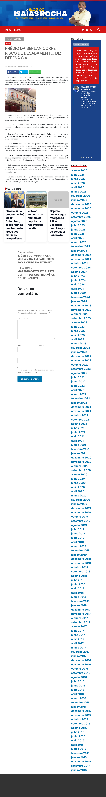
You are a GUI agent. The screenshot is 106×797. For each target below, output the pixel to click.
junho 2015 (78, 736)
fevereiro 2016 (80, 702)
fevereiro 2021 (80, 449)
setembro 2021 (80, 419)
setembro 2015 (80, 723)
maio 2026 (78, 183)
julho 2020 (78, 478)
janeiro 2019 (79, 554)
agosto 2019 (79, 525)
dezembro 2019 (81, 508)
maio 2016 (77, 689)
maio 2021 (77, 436)
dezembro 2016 (81, 660)
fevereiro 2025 (80, 246)
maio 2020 (78, 487)
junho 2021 (78, 432)
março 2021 (78, 444)
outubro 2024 (80, 263)
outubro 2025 (79, 212)
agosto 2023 (79, 322)
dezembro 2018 (81, 558)
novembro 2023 (81, 309)
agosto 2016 (79, 677)
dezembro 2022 (81, 356)
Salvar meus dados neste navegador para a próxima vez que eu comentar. (35, 371)
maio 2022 (78, 385)
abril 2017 (77, 643)
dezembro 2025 (81, 204)
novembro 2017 (81, 613)
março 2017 (78, 647)
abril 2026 (77, 187)
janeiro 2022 (79, 402)
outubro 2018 (79, 567)
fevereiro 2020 (80, 499)
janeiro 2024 (79, 301)
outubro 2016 (79, 668)
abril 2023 (77, 339)
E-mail (41, 346)
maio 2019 (77, 537)
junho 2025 (78, 229)
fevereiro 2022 (80, 398)
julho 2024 (78, 275)
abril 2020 (77, 491)
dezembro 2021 (81, 406)
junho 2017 (78, 634)
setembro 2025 (81, 216)
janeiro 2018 (79, 605)
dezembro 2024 (81, 254)
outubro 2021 (79, 415)
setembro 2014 (80, 765)
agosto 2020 (79, 474)
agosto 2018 (79, 575)
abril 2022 (77, 390)
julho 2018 (77, 580)
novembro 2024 (81, 259)
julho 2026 (78, 174)
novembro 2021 (81, 411)
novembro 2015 (81, 715)
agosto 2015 (79, 727)
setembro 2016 (80, 672)
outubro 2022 (79, 364)
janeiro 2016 (79, 706)
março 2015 (78, 748)
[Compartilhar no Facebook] (13, 71)
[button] (81, 157)
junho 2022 (78, 381)
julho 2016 (77, 681)
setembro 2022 (81, 368)
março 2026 (78, 191)
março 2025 (78, 242)
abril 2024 (77, 288)
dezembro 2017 (81, 609)
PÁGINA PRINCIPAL (13, 29)
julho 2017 (77, 630)
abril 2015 (77, 744)
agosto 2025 (79, 221)
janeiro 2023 (79, 352)
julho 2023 (78, 326)
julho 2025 (78, 225)
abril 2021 (77, 440)
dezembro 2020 (81, 457)
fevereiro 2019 (80, 550)
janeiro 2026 (79, 200)
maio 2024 (78, 284)
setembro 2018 (80, 571)
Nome (20, 346)
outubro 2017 (79, 618)
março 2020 (79, 495)
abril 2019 (77, 542)
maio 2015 (77, 740)
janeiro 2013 (79, 770)
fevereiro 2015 (80, 753)
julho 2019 (77, 529)
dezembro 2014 (81, 761)
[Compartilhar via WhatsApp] (35, 71)
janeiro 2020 (79, 503)
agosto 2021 (79, 423)
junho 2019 (78, 533)
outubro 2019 (79, 516)
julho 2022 (78, 377)
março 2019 (78, 546)
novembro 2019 (81, 512)
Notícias (8, 43)
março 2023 (78, 343)
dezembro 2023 (81, 305)
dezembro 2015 (81, 710)
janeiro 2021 (79, 453)
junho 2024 (78, 280)
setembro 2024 (81, 267)
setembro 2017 (80, 622)
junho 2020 (78, 482)
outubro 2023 (79, 313)
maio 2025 (78, 233)
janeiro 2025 (79, 250)
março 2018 (78, 596)
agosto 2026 (79, 170)
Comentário (22, 319)
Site (18, 357)
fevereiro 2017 (80, 651)
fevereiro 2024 (80, 297)
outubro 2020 (80, 466)
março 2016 (78, 698)
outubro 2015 (79, 719)
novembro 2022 (81, 360)
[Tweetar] (23, 71)
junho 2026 (78, 178)
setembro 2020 (81, 470)
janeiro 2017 (79, 656)
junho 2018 (78, 584)
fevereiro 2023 (80, 347)
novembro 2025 (81, 208)
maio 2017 (77, 639)
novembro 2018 (81, 563)
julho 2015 (77, 732)
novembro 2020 (81, 461)
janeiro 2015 (79, 757)
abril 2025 (77, 238)
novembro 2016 (81, 664)
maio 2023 (78, 335)
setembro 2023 (81, 318)
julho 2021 (77, 428)
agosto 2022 (79, 373)
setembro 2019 (80, 520)
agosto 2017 (79, 626)
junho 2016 (78, 685)
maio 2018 (77, 588)
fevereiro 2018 (80, 601)
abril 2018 (77, 592)
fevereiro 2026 (80, 195)
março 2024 (79, 292)
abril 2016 (77, 694)
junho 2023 (78, 330)
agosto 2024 (79, 271)
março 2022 (78, 394)
